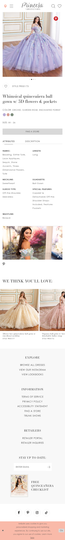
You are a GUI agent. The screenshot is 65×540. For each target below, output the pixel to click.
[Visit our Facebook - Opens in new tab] (18, 512)
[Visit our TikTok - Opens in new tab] (46, 512)
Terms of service (33, 396)
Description (32, 141)
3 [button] (33, 79)
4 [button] (35, 79)
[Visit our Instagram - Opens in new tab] (37, 512)
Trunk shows (32, 415)
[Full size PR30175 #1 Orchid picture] (32, 44)
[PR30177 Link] (19, 314)
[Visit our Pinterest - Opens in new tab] (28, 512)
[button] (11, 6)
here (32, 537)
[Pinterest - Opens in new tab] (55, 18)
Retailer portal (32, 438)
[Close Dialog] (3, 530)
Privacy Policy (32, 401)
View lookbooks (32, 374)
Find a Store (32, 131)
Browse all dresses (32, 365)
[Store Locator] (5, 6)
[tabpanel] (32, 44)
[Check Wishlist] (59, 6)
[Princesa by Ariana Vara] (32, 6)
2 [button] (31, 79)
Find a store (32, 411)
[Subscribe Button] (49, 467)
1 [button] (29, 79)
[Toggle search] (53, 6)
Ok (61, 530)
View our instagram (32, 369)
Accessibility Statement (32, 406)
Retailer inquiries (32, 442)
